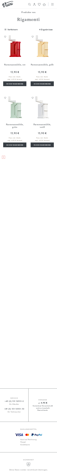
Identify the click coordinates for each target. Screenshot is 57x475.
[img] (7, 4)
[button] (34, 4)
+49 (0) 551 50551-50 (14, 409)
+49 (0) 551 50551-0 (14, 401)
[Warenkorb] (44, 4)
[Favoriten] (39, 4)
